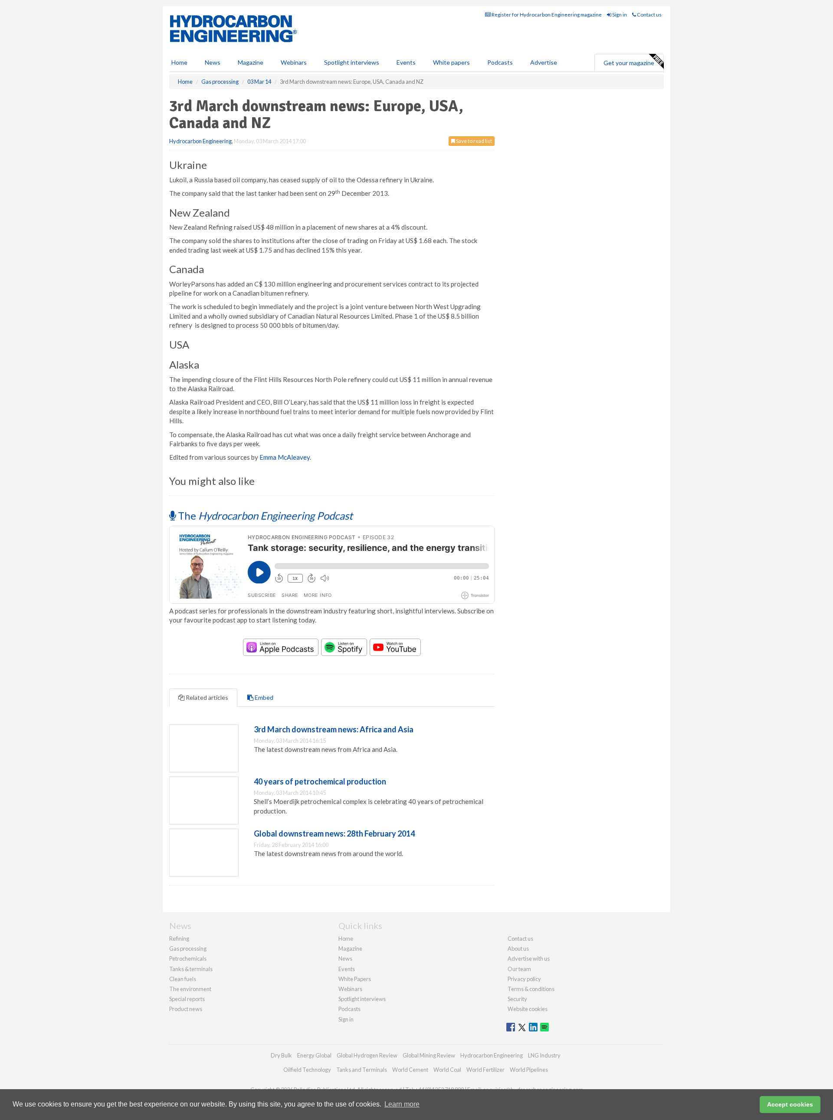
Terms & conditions (531, 988)
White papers (451, 62)
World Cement (410, 1069)
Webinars (294, 62)
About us (518, 948)
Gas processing (188, 948)
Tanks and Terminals (361, 1069)
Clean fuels (182, 978)
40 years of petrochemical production (320, 781)
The (264, 515)
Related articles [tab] (206, 697)
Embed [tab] (263, 697)
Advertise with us (529, 958)
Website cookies (528, 1008)
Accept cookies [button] (790, 1104)
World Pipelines (529, 1069)
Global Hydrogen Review (367, 1055)
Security (517, 998)
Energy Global (314, 1055)
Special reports (187, 998)
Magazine (250, 62)
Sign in (619, 14)
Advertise (543, 62)
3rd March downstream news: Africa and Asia (333, 729)
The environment (190, 988)
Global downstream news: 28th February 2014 (334, 833)
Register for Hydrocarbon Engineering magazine (546, 14)
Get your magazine (628, 62)
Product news (185, 1008)
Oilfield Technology (307, 1069)
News (345, 958)
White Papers (354, 978)
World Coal (447, 1069)
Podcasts (500, 62)
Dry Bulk (281, 1055)
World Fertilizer (485, 1069)
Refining (179, 938)
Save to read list (473, 141)
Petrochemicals (188, 958)
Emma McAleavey (284, 457)
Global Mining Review (429, 1055)
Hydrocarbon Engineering (200, 141)
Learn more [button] (402, 1104)
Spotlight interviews (351, 62)
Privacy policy (524, 978)
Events (406, 62)
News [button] (212, 62)
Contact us (649, 14)
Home (179, 62)
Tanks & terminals (191, 968)
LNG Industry (544, 1055)
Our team (519, 968)
